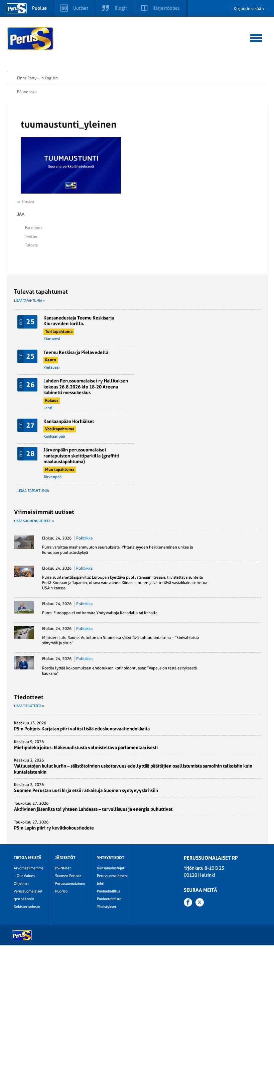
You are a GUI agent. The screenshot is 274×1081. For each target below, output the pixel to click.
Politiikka (84, 538)
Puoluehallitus (108, 891)
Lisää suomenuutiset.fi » (34, 521)
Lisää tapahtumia (33, 491)
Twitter (31, 236)
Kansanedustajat (110, 868)
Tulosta (31, 245)
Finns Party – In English (37, 78)
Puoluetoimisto (109, 899)
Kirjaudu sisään (249, 8)
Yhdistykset (106, 907)
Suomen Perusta (68, 876)
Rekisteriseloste (27, 907)
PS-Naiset (63, 868)
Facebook (33, 227)
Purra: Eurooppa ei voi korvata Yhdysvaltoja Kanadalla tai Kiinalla (99, 612)
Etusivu (27, 201)
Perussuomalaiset (30, 38)
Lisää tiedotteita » (29, 706)
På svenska (26, 91)
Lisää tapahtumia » (29, 300)
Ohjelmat (21, 883)
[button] (256, 37)
